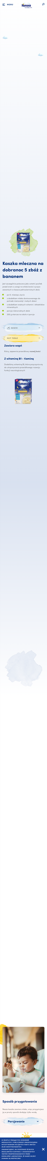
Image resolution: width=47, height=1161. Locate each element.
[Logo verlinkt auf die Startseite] (26, 10)
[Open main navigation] (4, 5)
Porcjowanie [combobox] (16, 1121)
